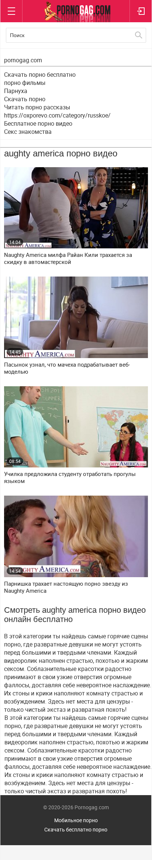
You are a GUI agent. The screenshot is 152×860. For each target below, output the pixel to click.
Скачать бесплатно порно (75, 829)
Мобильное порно (76, 820)
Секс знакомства (28, 132)
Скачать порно (24, 99)
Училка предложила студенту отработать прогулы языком (70, 477)
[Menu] (11, 11)
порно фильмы (24, 83)
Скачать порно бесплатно (40, 74)
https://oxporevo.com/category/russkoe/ (57, 115)
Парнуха (15, 91)
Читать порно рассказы (37, 107)
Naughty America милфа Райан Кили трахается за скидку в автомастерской (68, 258)
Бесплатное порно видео (38, 123)
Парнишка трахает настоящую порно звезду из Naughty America (66, 587)
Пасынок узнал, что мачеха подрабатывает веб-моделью (67, 368)
